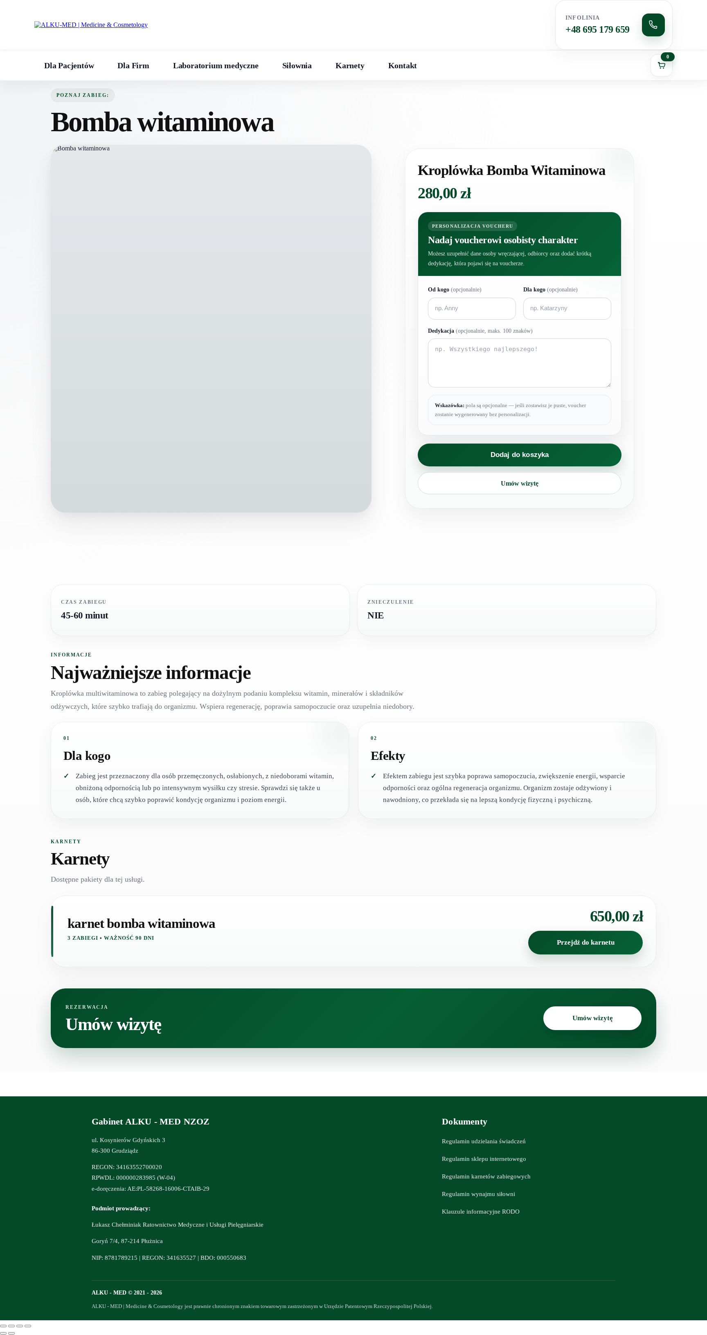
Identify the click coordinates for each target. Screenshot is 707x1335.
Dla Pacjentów (69, 65)
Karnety (350, 65)
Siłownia (297, 65)
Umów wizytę (519, 483)
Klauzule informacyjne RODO (481, 1211)
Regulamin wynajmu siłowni (478, 1194)
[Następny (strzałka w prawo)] (11, 1333)
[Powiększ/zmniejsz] (3, 1326)
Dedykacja (480, 331)
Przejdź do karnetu (586, 942)
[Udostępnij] (19, 1326)
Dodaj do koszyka (520, 455)
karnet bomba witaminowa (141, 923)
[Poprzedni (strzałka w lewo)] (3, 1333)
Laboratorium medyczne (216, 65)
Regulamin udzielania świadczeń (484, 1141)
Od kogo (455, 290)
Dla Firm (133, 65)
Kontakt (402, 65)
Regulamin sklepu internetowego (484, 1159)
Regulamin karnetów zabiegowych (486, 1176)
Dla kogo (550, 290)
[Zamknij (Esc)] (28, 1326)
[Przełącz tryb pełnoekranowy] (11, 1326)
